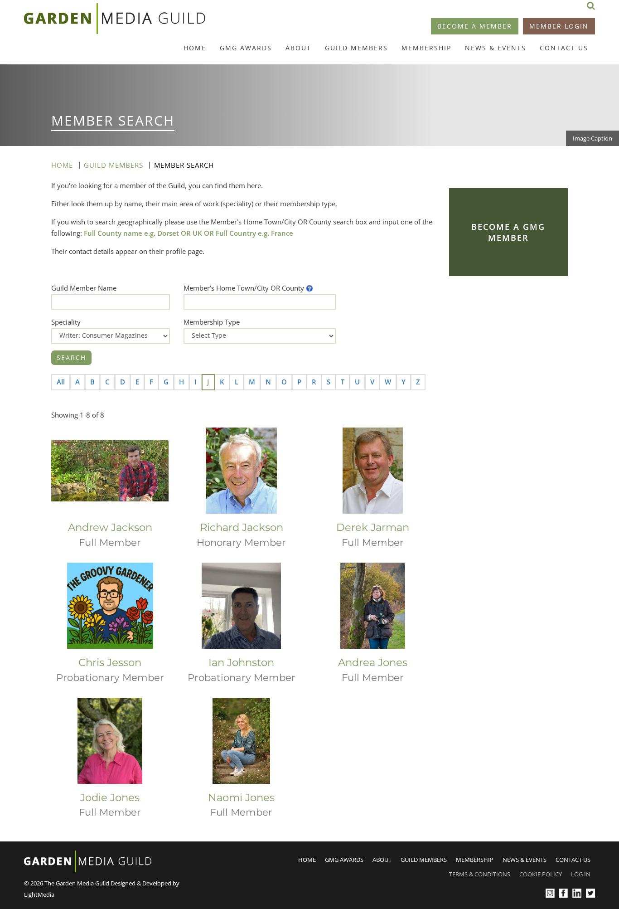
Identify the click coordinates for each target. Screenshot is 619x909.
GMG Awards (246, 48)
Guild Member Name (83, 287)
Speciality (66, 321)
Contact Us (564, 48)
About (298, 48)
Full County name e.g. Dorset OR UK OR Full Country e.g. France (188, 233)
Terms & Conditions (479, 874)
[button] (309, 287)
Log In (580, 874)
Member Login (559, 26)
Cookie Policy (540, 874)
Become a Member (474, 26)
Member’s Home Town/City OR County (244, 287)
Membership (426, 48)
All (61, 381)
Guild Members (356, 48)
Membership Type (212, 321)
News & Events (495, 48)
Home (195, 48)
